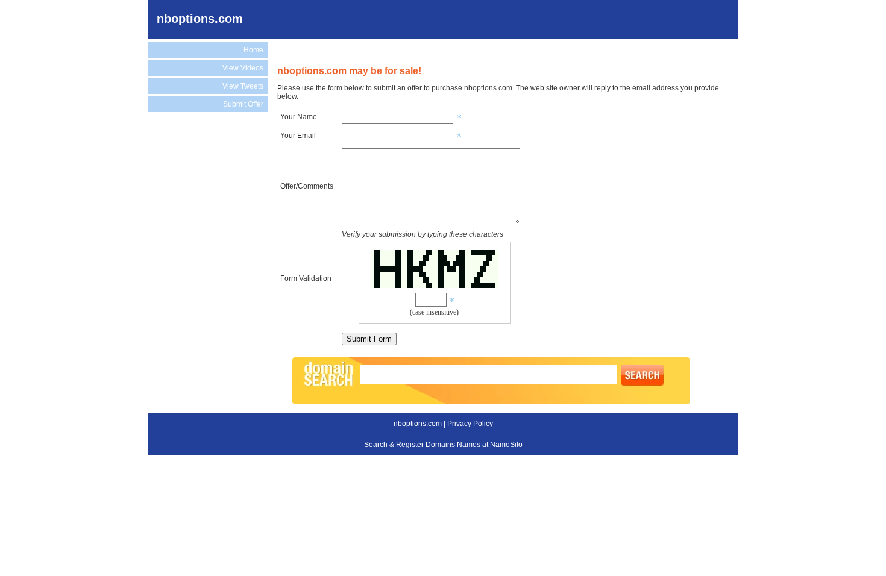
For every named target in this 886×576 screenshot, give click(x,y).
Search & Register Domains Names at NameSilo (443, 444)
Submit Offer (243, 104)
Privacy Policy (470, 423)
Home (253, 50)
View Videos (242, 68)
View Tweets (242, 86)
